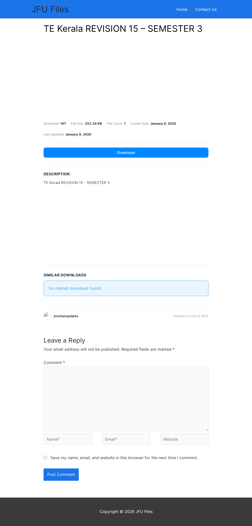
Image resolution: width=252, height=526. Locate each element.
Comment (54, 362)
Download (126, 152)
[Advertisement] (126, 78)
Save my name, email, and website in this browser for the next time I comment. (124, 457)
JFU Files (50, 9)
